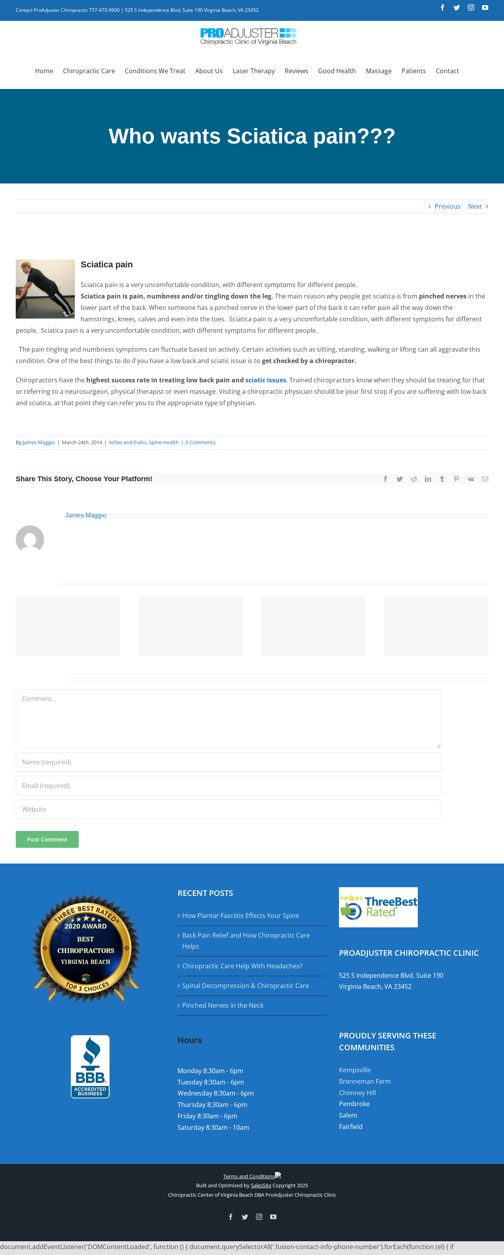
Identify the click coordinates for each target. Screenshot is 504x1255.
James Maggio (39, 442)
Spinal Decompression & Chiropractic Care (245, 985)
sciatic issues (265, 380)
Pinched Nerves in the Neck (222, 1005)
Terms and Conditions (249, 1176)
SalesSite (261, 1185)
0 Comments (200, 442)
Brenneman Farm (365, 1081)
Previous (448, 206)
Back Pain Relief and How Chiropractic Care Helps (246, 941)
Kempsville (355, 1070)
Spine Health (164, 442)
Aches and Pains (127, 442)
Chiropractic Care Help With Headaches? (242, 966)
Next (475, 206)
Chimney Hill (357, 1092)
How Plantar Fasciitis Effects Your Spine (240, 915)
